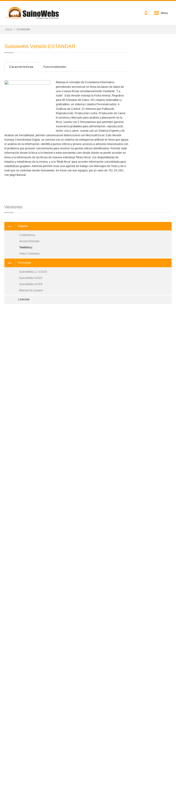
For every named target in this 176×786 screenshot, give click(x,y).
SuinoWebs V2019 (30, 284)
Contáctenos (27, 235)
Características (21, 66)
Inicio (9, 29)
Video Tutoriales (29, 253)
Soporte (23, 226)
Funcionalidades (55, 66)
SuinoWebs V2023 (30, 278)
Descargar (24, 262)
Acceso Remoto (29, 241)
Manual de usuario (31, 290)
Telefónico (25, 247)
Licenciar (24, 299)
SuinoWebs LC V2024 (33, 271)
